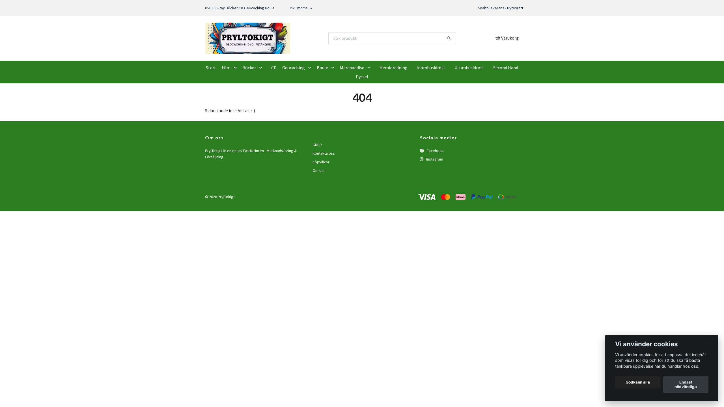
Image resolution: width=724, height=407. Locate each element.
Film (226, 94)
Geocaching (293, 94)
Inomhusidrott (431, 94)
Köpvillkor (321, 188)
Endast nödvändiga (686, 384)
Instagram (434, 186)
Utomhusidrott (469, 94)
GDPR (317, 171)
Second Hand (505, 94)
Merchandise (352, 94)
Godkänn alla (638, 382)
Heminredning (394, 94)
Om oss (319, 197)
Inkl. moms (299, 7)
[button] (236, 94)
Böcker (249, 94)
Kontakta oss (324, 180)
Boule (322, 94)
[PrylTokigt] (283, 51)
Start (211, 94)
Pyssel (362, 103)
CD (274, 94)
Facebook (435, 177)
